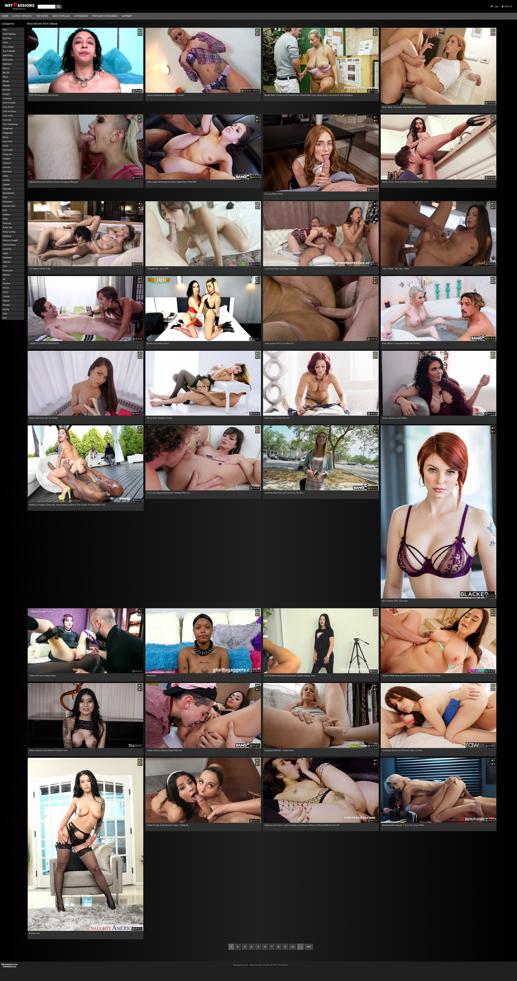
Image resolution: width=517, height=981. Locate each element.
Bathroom (7, 64)
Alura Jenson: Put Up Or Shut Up (278, 343)
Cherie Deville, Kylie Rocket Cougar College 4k (167, 825)
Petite (5, 219)
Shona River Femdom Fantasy (160, 418)
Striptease (7, 257)
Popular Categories (104, 16)
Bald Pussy (8, 55)
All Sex (6, 288)
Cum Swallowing (10, 124)
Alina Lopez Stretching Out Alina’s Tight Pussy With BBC (172, 182)
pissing (6, 309)
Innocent (6, 167)
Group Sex (7, 154)
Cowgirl (6, 94)
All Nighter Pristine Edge (40, 268)
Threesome (8, 270)
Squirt (5, 253)
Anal (5, 29)
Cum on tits (8, 115)
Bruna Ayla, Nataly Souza (158, 343)
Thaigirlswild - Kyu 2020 (157, 268)
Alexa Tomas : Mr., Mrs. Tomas (395, 268)
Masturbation (8, 193)
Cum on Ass (8, 107)
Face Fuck (7, 141)
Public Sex (7, 227)
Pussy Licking (9, 232)
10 (292, 946)
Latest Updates (22, 16)
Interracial (7, 171)
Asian (5, 42)
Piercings (7, 223)
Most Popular (61, 16)
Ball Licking (8, 59)
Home (5, 16)
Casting (6, 296)
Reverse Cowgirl (10, 240)
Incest (5, 292)
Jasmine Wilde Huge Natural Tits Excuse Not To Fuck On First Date (411, 675)
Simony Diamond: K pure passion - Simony (165, 95)
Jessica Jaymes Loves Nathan (394, 418)
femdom (6, 305)
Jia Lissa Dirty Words (273, 194)
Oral (5, 210)
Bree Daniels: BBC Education (395, 601)
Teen (5, 266)
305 (309, 946)
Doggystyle (8, 133)
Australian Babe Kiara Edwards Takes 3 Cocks (402, 750)
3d (4, 279)
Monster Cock (9, 206)
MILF (5, 197)
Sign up (508, 6)
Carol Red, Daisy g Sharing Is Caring (280, 268)
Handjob (6, 158)
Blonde (6, 81)
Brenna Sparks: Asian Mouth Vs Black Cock (48, 750)
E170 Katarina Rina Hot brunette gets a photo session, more (289, 675)
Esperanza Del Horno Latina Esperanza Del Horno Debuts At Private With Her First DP (301, 825)
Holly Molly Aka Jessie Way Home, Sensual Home (404, 107)
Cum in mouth (9, 103)
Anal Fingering (9, 34)
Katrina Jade (34, 933)
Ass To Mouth (9, 51)
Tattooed (6, 262)
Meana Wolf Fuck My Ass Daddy (43, 418)
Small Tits (7, 249)
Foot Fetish (8, 150)
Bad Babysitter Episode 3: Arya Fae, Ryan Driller (403, 825)
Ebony (5, 137)
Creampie (7, 98)
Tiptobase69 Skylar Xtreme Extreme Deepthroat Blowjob (53, 182)
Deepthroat (8, 128)
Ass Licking (8, 47)
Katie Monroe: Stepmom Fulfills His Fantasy (401, 343)
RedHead (7, 236)
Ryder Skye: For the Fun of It (276, 418)
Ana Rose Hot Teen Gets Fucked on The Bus (283, 493)
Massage (7, 189)
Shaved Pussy (9, 245)
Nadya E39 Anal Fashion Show (42, 675)
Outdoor (6, 214)
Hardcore (7, 163)
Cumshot (7, 120)
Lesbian (6, 180)
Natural (6, 300)
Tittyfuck (6, 275)
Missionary (8, 201)
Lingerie (6, 184)
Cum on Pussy (9, 111)
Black (5, 77)
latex (5, 318)
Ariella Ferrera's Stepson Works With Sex (164, 750)
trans (5, 313)
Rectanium (151, 675)
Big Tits (6, 72)
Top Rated (42, 16)
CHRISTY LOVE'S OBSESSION (44, 343)
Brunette (6, 90)
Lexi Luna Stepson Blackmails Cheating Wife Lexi (168, 493)
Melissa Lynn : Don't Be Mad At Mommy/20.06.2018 (405, 182)
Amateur (6, 283)
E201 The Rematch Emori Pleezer (43, 95)
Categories (81, 16)
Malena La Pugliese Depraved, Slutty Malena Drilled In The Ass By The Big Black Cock (67, 505)
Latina (5, 176)
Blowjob (6, 85)
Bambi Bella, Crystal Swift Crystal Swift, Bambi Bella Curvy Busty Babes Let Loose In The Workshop (308, 95)
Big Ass (6, 68)
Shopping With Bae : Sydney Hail (278, 750)
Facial (5, 146)
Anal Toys (7, 38)
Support (127, 16)
